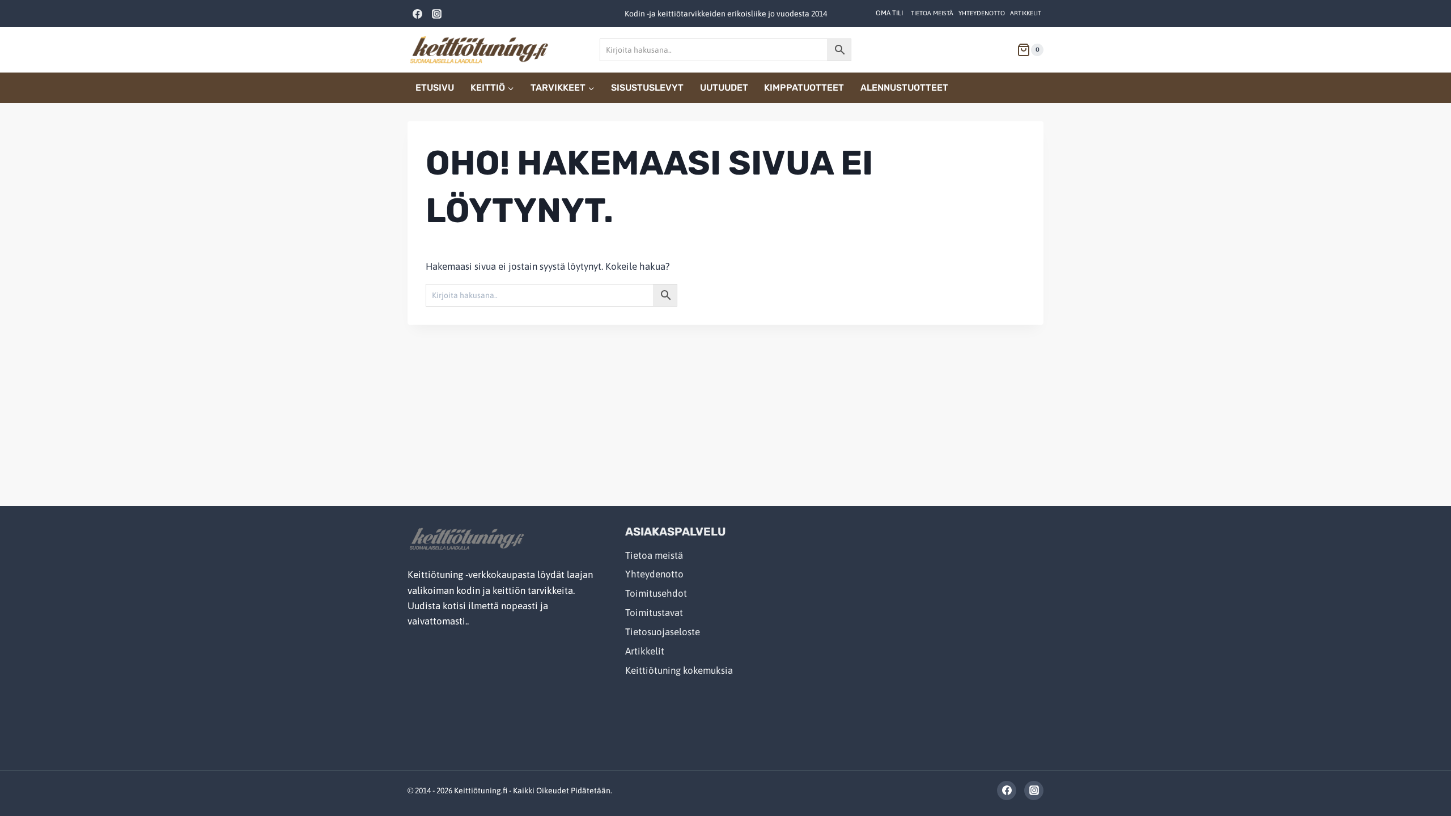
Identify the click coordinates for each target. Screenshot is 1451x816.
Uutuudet (724, 87)
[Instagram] (436, 13)
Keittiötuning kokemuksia (679, 670)
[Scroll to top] (1417, 782)
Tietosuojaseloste (662, 632)
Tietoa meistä (932, 13)
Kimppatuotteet (804, 87)
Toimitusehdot (656, 593)
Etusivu (434, 87)
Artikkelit (1025, 13)
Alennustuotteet (904, 87)
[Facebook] (417, 13)
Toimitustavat (654, 612)
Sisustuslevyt (647, 87)
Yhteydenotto (981, 13)
